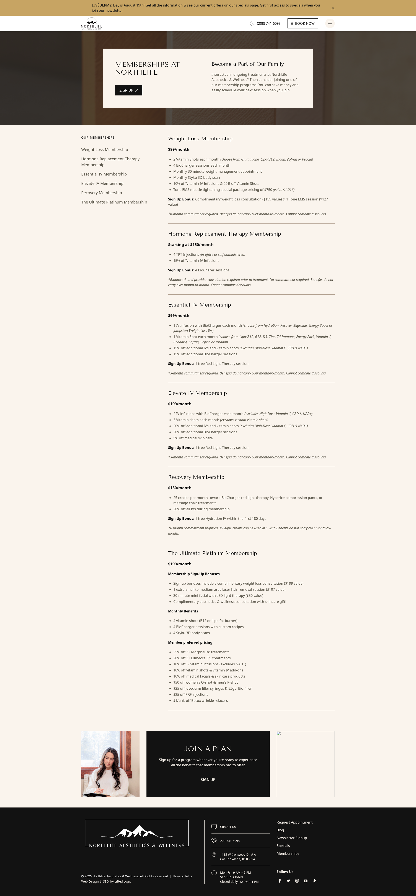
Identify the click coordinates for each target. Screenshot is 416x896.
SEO (106, 881)
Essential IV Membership (104, 174)
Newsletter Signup (292, 837)
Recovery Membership (101, 192)
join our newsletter (107, 10)
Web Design (90, 881)
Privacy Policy (183, 876)
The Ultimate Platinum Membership (114, 202)
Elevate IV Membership (102, 183)
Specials (283, 845)
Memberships (288, 853)
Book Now (305, 23)
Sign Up (126, 90)
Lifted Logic (123, 881)
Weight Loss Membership (104, 149)
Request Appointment (295, 822)
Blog (280, 830)
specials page (247, 5)
